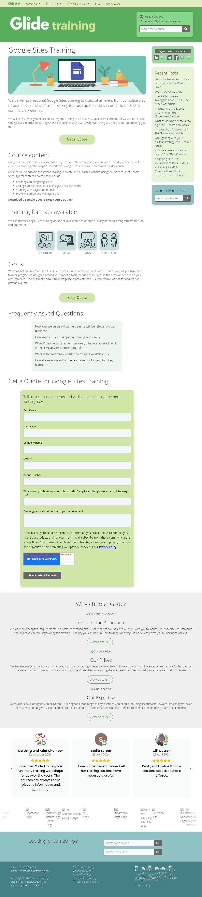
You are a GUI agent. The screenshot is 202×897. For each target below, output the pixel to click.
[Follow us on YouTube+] (147, 872)
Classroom (45, 253)
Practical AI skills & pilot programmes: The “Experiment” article (169, 112)
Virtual (66, 253)
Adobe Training (82, 874)
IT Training (52, 3)
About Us (32, 3)
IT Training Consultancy (86, 881)
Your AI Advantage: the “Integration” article (168, 93)
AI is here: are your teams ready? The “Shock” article (170, 152)
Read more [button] (40, 790)
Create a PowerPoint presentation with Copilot (170, 173)
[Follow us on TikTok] (172, 872)
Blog (97, 3)
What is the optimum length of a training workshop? (72, 354)
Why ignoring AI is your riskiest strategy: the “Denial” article (172, 142)
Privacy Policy (142, 885)
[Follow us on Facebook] (160, 872)
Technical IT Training (84, 878)
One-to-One (109, 253)
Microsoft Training (83, 867)
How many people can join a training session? (68, 337)
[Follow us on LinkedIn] (140, 872)
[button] (77, 139)
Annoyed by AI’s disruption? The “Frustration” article (171, 131)
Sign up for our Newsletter (150, 879)
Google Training (82, 871)
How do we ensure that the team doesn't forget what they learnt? (74, 362)
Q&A (88, 253)
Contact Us (113, 3)
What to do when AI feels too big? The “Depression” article (173, 123)
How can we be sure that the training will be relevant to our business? (75, 328)
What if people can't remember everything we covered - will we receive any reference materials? (75, 345)
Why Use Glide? (77, 3)
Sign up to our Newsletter (173, 51)
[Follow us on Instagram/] (167, 872)
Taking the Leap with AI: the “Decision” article (172, 102)
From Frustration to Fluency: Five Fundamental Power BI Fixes (172, 83)
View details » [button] (100, 642)
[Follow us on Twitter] (152, 872)
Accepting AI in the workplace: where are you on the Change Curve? (172, 162)
